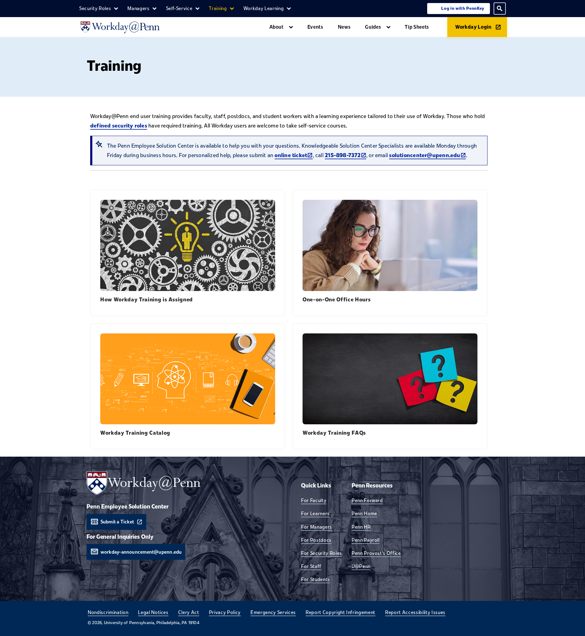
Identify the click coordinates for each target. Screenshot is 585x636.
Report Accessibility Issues (415, 612)
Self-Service (179, 8)
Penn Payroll (366, 540)
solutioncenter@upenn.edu (427, 155)
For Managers (316, 527)
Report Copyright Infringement (340, 612)
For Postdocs (316, 540)
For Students (315, 579)
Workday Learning (263, 8)
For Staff (311, 566)
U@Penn (361, 566)
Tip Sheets (417, 27)
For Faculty (313, 500)
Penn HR (361, 527)
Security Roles (95, 8)
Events (315, 27)
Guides (373, 27)
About (276, 27)
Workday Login (473, 27)
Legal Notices (153, 612)
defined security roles (118, 125)
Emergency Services (273, 612)
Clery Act (188, 612)
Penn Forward (367, 500)
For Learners (315, 513)
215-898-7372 (345, 155)
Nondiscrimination (108, 612)
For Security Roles (321, 553)
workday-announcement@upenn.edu (141, 552)
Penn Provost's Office (376, 553)
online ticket (294, 155)
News (344, 27)
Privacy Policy (225, 612)
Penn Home (364, 513)
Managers (138, 8)
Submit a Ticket (117, 522)
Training (218, 8)
